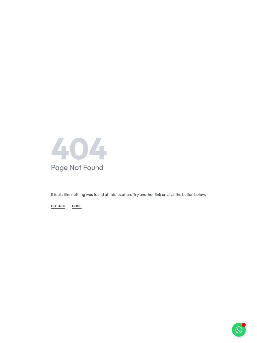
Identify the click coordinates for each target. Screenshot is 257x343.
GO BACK (58, 206)
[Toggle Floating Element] (239, 330)
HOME (77, 206)
